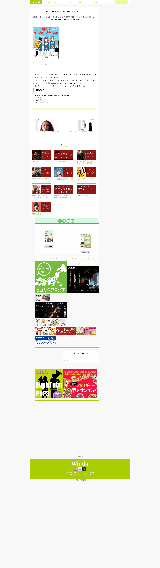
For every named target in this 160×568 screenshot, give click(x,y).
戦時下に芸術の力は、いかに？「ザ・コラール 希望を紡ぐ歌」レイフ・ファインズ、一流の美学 (86, 162)
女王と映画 (35, 161)
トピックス (48, 2)
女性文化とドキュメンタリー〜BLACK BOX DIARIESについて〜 (63, 196)
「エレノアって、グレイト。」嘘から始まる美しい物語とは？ (63, 179)
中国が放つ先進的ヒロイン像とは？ (41, 178)
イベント (56, 2)
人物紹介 (80, 2)
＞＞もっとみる (66, 327)
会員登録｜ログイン (121, 2)
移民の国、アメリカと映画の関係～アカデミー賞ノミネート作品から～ (41, 196)
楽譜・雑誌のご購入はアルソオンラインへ (80, 443)
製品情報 (96, 2)
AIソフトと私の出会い (60, 161)
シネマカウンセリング (82, 195)
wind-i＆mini (109, 2)
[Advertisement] (67, 396)
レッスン (72, 2)
